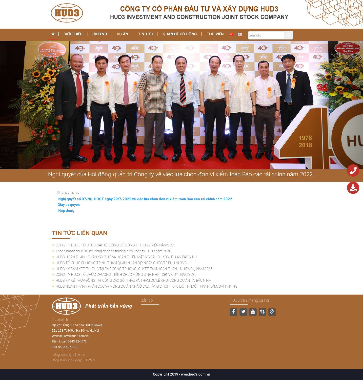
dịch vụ (99, 34)
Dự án (122, 34)
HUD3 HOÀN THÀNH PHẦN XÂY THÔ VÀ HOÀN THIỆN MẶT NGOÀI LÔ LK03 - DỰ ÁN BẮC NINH (126, 257)
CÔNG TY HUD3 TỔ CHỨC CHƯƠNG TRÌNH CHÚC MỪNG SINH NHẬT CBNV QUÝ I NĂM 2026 (126, 274)
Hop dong (65, 210)
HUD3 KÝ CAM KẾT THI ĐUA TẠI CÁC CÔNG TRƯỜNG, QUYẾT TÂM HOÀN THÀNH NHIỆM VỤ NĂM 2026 (134, 269)
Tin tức (145, 34)
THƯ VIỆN (215, 34)
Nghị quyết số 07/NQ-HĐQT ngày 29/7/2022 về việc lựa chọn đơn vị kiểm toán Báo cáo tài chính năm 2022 (144, 199)
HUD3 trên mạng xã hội (249, 300)
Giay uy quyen (69, 204)
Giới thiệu (72, 34)
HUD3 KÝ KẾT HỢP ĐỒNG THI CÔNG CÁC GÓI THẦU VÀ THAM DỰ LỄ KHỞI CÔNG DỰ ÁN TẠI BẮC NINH (133, 280)
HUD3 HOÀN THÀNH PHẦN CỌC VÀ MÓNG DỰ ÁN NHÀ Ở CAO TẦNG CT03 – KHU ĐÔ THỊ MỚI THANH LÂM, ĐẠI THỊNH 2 (147, 286)
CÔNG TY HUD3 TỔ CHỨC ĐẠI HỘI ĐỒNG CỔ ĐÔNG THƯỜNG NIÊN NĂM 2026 (115, 245)
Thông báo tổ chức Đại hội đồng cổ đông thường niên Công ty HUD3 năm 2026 (113, 251)
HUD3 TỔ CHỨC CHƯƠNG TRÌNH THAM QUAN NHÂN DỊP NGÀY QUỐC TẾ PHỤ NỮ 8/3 (121, 263)
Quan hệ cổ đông (180, 34)
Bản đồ (147, 300)
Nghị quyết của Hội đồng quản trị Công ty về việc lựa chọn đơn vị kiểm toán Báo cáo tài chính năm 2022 (180, 174)
